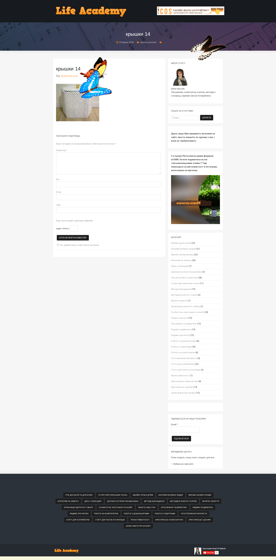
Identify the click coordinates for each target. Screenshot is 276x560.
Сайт (58, 205)
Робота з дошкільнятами (183, 341)
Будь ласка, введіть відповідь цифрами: (74, 220)
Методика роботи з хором (184, 295)
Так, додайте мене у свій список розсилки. (79, 245)
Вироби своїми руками (182, 254)
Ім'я (58, 179)
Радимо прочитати (180, 335)
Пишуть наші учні (179, 318)
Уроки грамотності (180, 375)
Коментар (61, 150)
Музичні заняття (179, 300)
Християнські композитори (184, 381)
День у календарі (179, 266)
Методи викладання (181, 289)
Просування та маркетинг (184, 323)
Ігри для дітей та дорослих (184, 277)
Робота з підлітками (181, 346)
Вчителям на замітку (181, 260)
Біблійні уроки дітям (181, 243)
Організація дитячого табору (185, 306)
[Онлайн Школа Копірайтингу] (190, 14)
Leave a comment (148, 42)
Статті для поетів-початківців (185, 369)
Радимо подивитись (181, 329)
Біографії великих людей (183, 249)
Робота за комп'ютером (183, 352)
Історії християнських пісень (185, 283)
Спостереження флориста (184, 358)
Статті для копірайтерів (182, 364)
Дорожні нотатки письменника (186, 272)
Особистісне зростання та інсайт (187, 312)
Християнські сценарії (182, 387)
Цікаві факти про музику (183, 393)
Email (58, 192)
